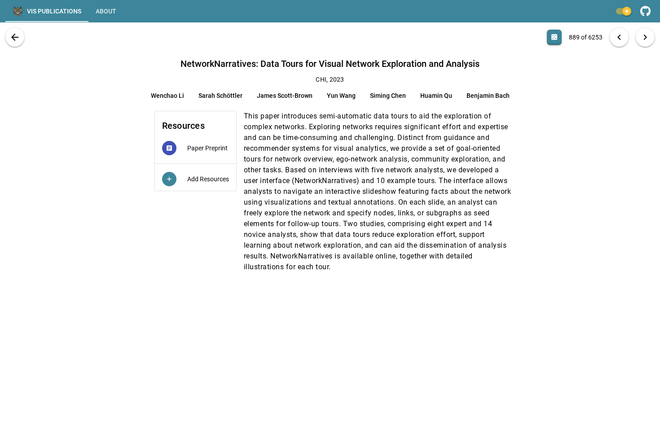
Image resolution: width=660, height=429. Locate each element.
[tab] (46, 11)
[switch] (623, 11)
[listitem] (195, 148)
